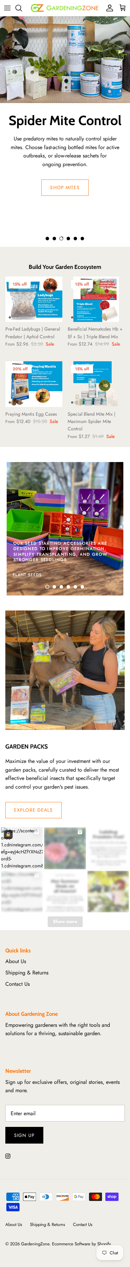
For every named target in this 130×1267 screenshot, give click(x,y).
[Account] (108, 8)
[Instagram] (7, 1156)
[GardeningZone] (65, 8)
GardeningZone (35, 1244)
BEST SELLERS (65, 218)
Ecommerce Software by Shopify (81, 1244)
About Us (15, 961)
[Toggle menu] (7, 8)
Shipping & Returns (26, 972)
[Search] (22, 8)
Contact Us (17, 984)
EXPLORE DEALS (33, 810)
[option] (65, 108)
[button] (47, 238)
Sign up (24, 1135)
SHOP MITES (65, 187)
